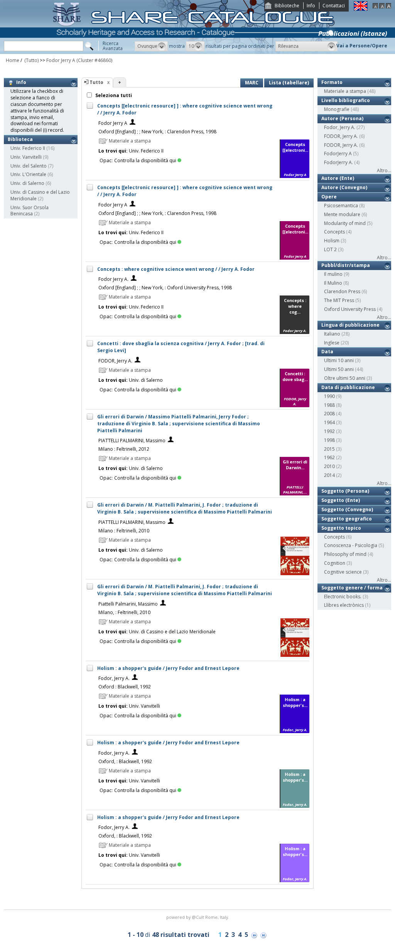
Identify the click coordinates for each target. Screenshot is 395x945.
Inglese (331, 342)
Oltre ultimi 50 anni (344, 378)
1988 (329, 405)
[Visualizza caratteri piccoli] (375, 6)
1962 (329, 457)
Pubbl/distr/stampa (345, 265)
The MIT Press (339, 300)
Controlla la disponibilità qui (145, 160)
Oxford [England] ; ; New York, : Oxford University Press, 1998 (165, 287)
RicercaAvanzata (113, 46)
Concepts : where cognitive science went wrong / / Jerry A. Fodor (176, 269)
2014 (329, 475)
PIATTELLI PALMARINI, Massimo (131, 440)
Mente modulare (342, 214)
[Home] (195, 52)
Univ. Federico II (27, 148)
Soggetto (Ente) (340, 500)
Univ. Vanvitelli (26, 157)
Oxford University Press (350, 309)
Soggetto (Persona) (345, 491)
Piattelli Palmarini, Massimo (128, 604)
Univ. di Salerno (27, 183)
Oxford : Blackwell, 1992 (124, 686)
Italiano (332, 334)
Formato (332, 82)
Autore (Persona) (342, 118)
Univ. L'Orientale (28, 174)
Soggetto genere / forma (352, 587)
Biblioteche (287, 5)
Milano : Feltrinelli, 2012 (123, 449)
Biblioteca (20, 139)
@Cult (198, 917)
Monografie (336, 109)
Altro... (384, 170)
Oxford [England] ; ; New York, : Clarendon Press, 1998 (157, 131)
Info (311, 5)
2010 (329, 466)
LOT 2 (330, 249)
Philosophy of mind (345, 554)
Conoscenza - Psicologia (350, 545)
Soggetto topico (341, 528)
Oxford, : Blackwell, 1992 (125, 761)
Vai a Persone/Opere (361, 45)
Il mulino (333, 274)
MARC (251, 82)
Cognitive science (343, 572)
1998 (329, 440)
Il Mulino (333, 283)
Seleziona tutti (113, 95)
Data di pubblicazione (348, 387)
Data (327, 351)
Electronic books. (342, 596)
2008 (329, 413)
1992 (329, 431)
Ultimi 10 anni (339, 360)
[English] (361, 9)
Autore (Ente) (337, 178)
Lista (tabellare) (289, 82)
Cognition (334, 563)
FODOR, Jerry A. (115, 361)
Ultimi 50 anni (339, 369)
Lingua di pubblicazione (350, 325)
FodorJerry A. (338, 162)
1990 (329, 396)
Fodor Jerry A (60, 60)
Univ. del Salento (28, 166)
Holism (331, 240)
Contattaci (333, 5)
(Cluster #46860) (94, 60)
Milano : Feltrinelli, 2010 (123, 530)
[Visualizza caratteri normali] (382, 6)
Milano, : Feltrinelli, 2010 (124, 612)
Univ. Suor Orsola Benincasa (29, 210)
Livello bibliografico (345, 100)
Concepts (334, 231)
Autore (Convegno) (344, 187)
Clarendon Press (342, 291)
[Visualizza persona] (132, 123)
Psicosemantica (341, 205)
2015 (329, 449)
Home (12, 60)
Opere (329, 196)
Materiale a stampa (345, 91)
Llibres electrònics (344, 605)
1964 (329, 422)
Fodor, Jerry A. (114, 678)
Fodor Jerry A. (113, 279)
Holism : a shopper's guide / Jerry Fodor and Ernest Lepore (168, 668)
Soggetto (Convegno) (347, 509)
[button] (151, 46)
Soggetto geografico (346, 518)
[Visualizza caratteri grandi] (388, 6)
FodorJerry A (338, 153)
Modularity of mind (345, 223)
